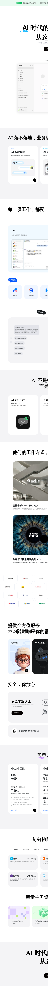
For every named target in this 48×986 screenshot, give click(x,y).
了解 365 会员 (14, 810)
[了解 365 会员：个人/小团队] (34, 810)
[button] (23, 862)
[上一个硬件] (11, 338)
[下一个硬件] (11, 342)
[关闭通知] (41, 3)
